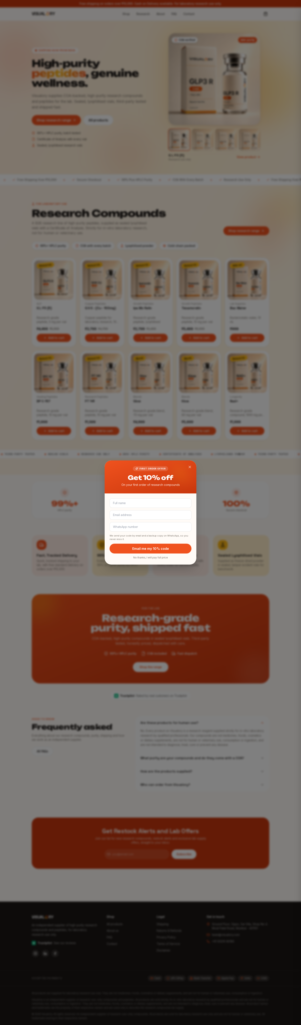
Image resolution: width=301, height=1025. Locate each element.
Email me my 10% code (150, 549)
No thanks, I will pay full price (150, 557)
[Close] (190, 467)
